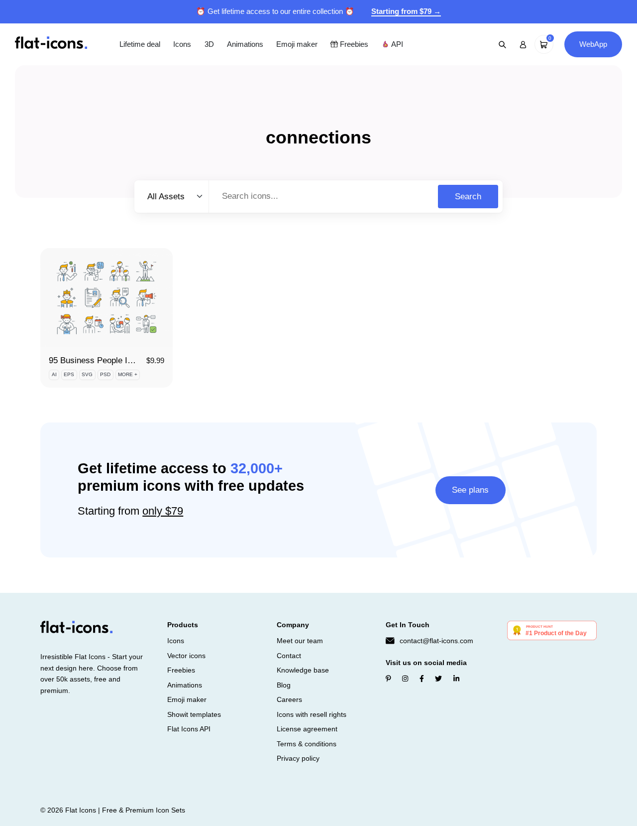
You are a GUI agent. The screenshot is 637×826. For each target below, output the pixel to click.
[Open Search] (502, 44)
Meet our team (300, 641)
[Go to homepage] (51, 43)
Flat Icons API (189, 729)
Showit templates (194, 714)
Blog (284, 685)
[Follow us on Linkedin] (456, 679)
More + (127, 374)
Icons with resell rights (311, 714)
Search (468, 196)
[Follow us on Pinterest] (388, 679)
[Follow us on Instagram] (405, 679)
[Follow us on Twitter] (438, 679)
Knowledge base (303, 670)
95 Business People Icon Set (102, 360)
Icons (182, 44)
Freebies (353, 44)
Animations (245, 44)
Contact (289, 656)
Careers (289, 699)
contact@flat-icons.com (436, 641)
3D (209, 44)
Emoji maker (297, 44)
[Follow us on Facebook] (422, 679)
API (396, 44)
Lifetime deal (139, 44)
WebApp (593, 44)
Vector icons (186, 656)
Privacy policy (298, 758)
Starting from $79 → (406, 11)
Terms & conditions (306, 744)
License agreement (307, 729)
